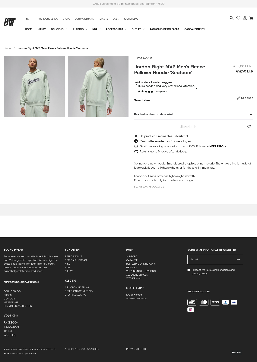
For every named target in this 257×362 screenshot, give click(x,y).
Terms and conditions (218, 269)
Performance (13, 41)
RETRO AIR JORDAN (76, 260)
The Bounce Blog (48, 18)
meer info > (217, 146)
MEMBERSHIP (11, 302)
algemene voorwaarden (82, 349)
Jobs (116, 18)
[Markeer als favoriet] (249, 127)
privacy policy (199, 273)
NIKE (67, 263)
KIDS (67, 267)
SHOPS (7, 295)
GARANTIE (132, 260)
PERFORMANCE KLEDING (79, 291)
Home (7, 48)
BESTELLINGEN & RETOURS (141, 263)
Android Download (136, 298)
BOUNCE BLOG (12, 291)
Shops (66, 18)
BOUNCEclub (130, 18)
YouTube (10, 335)
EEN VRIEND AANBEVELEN (18, 306)
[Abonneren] (238, 259)
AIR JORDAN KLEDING (77, 287)
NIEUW (69, 271)
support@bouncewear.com (21, 282)
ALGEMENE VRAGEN (137, 274)
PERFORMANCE (73, 256)
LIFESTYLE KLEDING (75, 294)
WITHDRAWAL (134, 278)
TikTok (8, 331)
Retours (103, 18)
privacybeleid (136, 349)
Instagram (11, 327)
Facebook (11, 322)
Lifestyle (93, 41)
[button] (245, 98)
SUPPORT (131, 256)
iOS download (134, 294)
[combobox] (29, 19)
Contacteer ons (84, 18)
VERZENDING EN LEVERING (141, 271)
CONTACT (9, 298)
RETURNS (131, 267)
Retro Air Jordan (57, 41)
